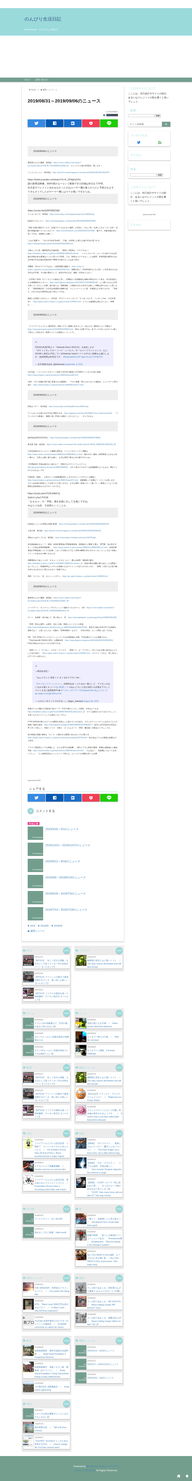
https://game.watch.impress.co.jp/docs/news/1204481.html (66, 653)
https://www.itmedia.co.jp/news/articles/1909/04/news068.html (53, 375)
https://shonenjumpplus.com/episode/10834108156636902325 (84, 524)
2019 (31, 925)
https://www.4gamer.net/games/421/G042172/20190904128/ (74, 282)
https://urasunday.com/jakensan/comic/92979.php (75, 537)
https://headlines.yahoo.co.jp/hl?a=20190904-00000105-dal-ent (53, 253)
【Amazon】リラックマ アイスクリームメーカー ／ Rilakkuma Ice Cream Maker (104, 1097)
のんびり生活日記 (42, 18)
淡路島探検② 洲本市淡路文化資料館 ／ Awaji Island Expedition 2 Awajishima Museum (51, 1353)
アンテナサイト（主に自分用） (49, 1219)
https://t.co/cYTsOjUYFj (91, 357)
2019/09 (56, 925)
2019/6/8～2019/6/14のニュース (65, 877)
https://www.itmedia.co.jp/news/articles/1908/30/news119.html (58, 750)
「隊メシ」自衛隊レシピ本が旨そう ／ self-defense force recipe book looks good (105, 1222)
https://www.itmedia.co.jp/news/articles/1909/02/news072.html (53, 480)
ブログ (27, 79)
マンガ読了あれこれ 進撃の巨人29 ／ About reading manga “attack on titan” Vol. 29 (105, 1321)
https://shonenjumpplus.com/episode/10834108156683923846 (70, 221)
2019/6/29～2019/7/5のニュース (65, 893)
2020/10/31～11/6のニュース (100, 1378)
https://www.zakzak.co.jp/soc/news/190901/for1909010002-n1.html (80, 547)
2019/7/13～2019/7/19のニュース (66, 909)
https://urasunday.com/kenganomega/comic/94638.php (72, 214)
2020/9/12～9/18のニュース (62, 861)
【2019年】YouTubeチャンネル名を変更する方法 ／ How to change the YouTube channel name (51, 1444)
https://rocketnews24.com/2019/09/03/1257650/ (75, 231)
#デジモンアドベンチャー (49, 684)
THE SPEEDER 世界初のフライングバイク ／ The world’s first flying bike (52, 1291)
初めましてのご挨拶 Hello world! (50, 1232)
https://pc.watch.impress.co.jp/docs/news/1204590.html (85, 576)
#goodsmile (88, 690)
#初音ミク (63, 687)
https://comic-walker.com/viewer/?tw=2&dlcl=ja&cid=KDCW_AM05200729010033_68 (81, 444)
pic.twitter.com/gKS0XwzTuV (48, 693)
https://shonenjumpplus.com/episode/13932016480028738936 (75, 438)
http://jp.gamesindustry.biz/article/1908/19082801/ (48, 467)
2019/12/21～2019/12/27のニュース (67, 845)
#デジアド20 (76, 690)
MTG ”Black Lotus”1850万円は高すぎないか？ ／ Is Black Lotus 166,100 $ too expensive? (52, 1307)
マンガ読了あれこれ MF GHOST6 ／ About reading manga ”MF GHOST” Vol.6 (105, 1304)
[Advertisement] (96, 56)
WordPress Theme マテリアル (102, 1466)
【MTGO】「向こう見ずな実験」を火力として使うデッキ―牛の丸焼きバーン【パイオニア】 (51, 963)
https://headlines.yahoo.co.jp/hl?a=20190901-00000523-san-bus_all (55, 563)
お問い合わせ (41, 79)
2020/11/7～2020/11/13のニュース (102, 1364)
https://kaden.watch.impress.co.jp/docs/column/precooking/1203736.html (57, 738)
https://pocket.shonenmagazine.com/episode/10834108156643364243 (72, 531)
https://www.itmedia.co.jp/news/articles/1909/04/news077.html (58, 385)
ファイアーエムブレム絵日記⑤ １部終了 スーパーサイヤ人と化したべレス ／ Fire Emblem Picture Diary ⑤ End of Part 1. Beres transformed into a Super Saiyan (51, 1149)
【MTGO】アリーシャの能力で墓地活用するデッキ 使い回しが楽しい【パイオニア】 (51, 980)
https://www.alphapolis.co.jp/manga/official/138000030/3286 (92, 617)
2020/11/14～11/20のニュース (100, 1350)
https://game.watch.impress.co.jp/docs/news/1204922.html (57, 302)
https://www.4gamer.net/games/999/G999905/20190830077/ (68, 725)
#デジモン (65, 690)
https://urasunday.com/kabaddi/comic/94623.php (68, 406)
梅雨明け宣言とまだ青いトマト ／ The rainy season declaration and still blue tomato (105, 963)
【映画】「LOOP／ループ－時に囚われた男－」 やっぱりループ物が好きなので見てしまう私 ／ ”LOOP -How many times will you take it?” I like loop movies (104, 1189)
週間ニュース (112, 115)
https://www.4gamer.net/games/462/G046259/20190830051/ (89, 640)
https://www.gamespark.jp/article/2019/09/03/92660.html (50, 329)
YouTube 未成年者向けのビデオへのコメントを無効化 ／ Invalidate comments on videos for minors (51, 1324)
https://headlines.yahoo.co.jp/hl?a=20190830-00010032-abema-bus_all (56, 712)
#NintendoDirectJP (71, 357)
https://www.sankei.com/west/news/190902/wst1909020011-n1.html (55, 454)
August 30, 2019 (91, 701)
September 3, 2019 (74, 364)
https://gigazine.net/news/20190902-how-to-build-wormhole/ (88, 413)
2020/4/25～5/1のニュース (62, 829)
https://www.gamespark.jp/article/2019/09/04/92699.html (50, 244)
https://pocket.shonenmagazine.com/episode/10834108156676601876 (81, 172)
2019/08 (43, 925)
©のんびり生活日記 (84, 1470)
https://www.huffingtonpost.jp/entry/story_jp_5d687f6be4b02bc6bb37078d (57, 627)
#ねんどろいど (101, 690)
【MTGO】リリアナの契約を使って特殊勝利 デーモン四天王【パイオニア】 (51, 996)
